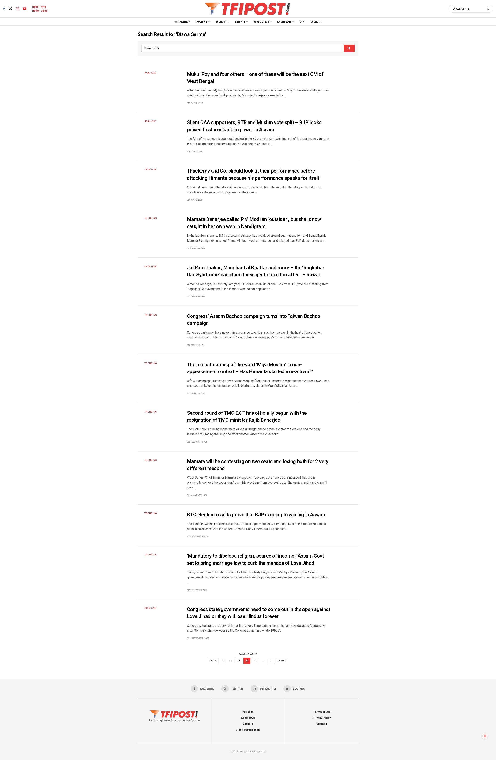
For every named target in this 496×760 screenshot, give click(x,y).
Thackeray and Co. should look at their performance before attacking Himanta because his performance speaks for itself (253, 174)
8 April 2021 (195, 151)
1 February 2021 (198, 393)
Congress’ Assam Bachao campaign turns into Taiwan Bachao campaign (253, 320)
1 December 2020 (198, 590)
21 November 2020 (199, 638)
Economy (221, 21)
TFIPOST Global (39, 11)
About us (247, 712)
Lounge (315, 21)
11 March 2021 (197, 296)
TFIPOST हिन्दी (39, 7)
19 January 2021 (198, 495)
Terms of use (321, 712)
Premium (184, 21)
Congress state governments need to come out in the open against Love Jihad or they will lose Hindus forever (258, 613)
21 (255, 660)
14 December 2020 (198, 536)
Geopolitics (261, 21)
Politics (201, 21)
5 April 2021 (195, 200)
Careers (248, 724)
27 (271, 660)
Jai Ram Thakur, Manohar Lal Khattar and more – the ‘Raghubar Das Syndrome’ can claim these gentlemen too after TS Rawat (255, 271)
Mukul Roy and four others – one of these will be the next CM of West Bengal (255, 78)
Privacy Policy (322, 718)
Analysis (150, 73)
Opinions (150, 170)
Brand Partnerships (248, 730)
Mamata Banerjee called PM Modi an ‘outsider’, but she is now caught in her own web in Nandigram (254, 223)
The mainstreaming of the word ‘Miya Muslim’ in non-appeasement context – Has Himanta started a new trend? (250, 368)
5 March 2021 (196, 345)
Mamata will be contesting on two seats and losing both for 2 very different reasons (257, 465)
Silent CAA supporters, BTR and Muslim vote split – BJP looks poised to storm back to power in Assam (254, 126)
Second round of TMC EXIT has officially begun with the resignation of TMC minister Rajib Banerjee (247, 416)
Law (302, 21)
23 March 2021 (197, 248)
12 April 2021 (196, 103)
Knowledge (284, 21)
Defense (240, 21)
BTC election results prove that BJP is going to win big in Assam (256, 514)
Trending (150, 218)
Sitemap (321, 724)
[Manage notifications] (485, 736)
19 (238, 660)
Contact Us (248, 718)
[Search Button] (489, 9)
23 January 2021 (198, 442)
